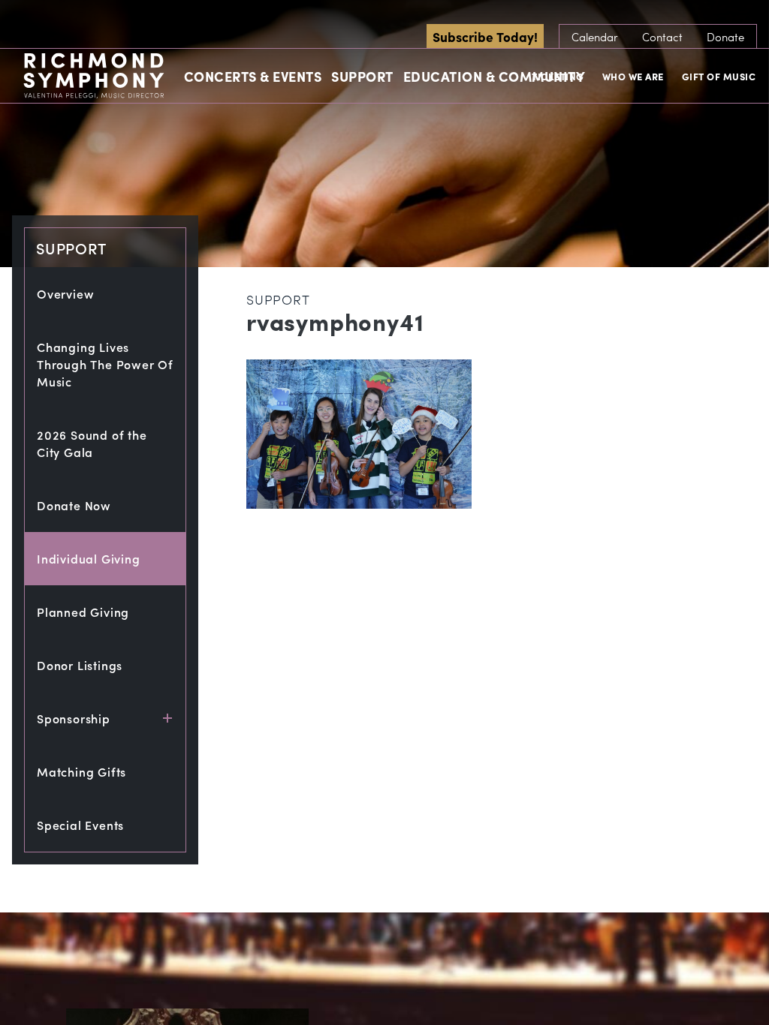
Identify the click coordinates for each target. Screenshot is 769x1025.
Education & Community (494, 76)
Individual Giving (88, 558)
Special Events (80, 825)
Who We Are (633, 76)
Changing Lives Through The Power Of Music (105, 364)
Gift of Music (719, 76)
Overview (65, 293)
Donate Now (74, 505)
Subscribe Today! (485, 36)
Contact (662, 37)
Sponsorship (73, 718)
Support (362, 76)
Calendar (594, 37)
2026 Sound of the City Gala (92, 443)
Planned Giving (83, 612)
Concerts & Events (253, 76)
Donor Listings (79, 665)
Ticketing (558, 76)
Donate (725, 37)
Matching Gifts (81, 771)
